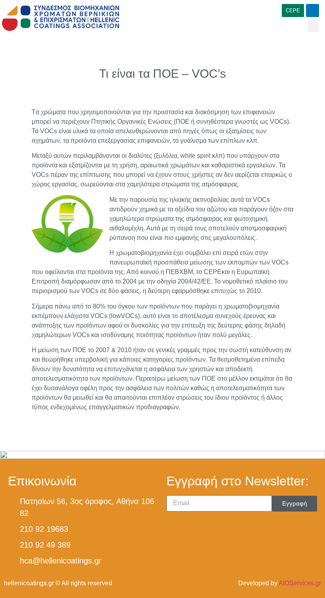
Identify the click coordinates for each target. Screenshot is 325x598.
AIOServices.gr (300, 583)
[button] (313, 25)
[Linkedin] (312, 10)
